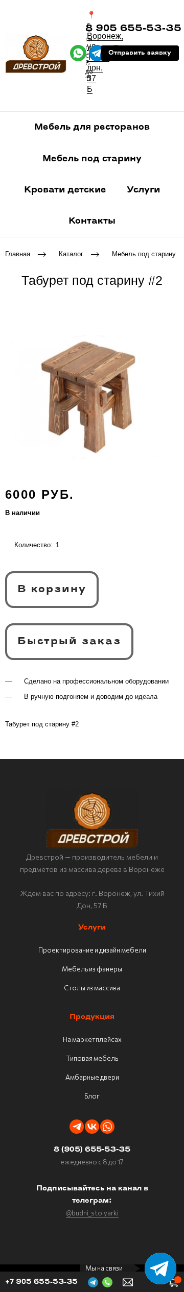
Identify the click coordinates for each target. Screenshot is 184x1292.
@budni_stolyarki (92, 1213)
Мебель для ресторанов (92, 127)
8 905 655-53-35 (133, 29)
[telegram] (97, 53)
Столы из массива (92, 988)
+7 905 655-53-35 (41, 1282)
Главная (17, 254)
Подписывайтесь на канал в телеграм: (92, 1195)
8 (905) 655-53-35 (92, 1150)
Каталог (71, 254)
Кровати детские (65, 190)
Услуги (143, 190)
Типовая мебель (92, 1058)
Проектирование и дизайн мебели (92, 950)
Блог (92, 1096)
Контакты (92, 221)
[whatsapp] (78, 53)
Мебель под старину (92, 159)
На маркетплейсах (92, 1039)
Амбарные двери (92, 1077)
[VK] (92, 1126)
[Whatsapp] (107, 1126)
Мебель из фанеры (92, 969)
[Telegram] (77, 1126)
